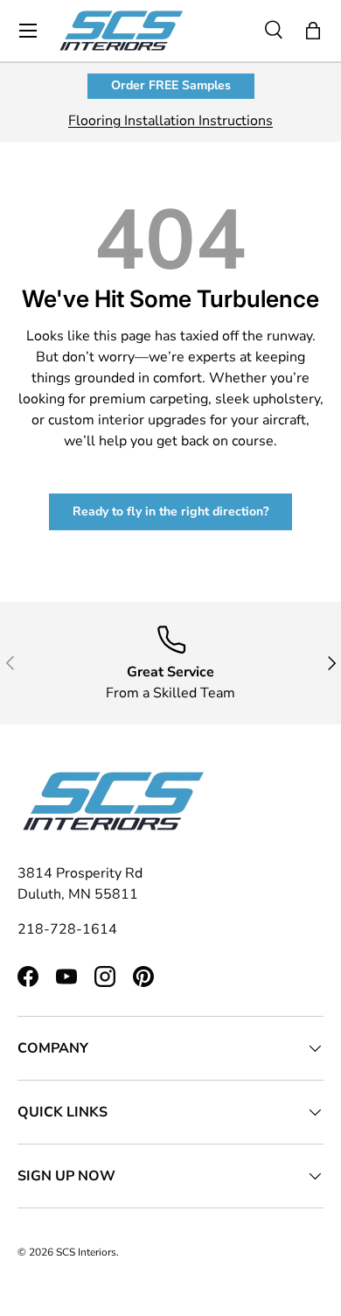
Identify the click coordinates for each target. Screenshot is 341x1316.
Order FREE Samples (171, 85)
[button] (313, 30)
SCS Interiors (86, 1252)
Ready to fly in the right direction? (170, 511)
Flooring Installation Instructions (170, 120)
